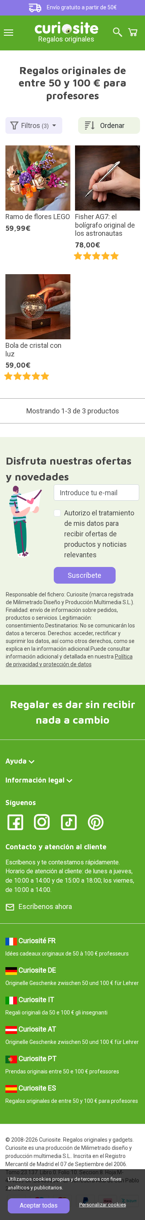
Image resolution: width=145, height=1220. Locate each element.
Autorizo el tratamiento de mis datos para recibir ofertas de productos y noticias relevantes (99, 534)
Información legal (35, 780)
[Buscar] (117, 33)
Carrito (132, 32)
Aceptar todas (39, 1205)
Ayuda (16, 761)
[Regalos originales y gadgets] (66, 27)
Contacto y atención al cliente (55, 847)
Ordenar (112, 125)
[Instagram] (42, 821)
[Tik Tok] (69, 821)
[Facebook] (15, 821)
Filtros (35, 125)
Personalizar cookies (102, 1205)
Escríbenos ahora (45, 906)
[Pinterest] (95, 821)
